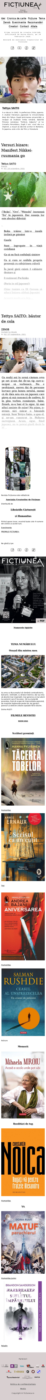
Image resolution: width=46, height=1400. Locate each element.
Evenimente (19, 22)
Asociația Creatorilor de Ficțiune (23, 499)
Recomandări (35, 22)
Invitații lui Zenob (9, 332)
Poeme (4, 166)
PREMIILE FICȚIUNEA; (10, 532)
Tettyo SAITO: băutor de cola (21, 318)
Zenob (6, 22)
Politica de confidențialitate (23, 1384)
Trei (2, 886)
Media (23, 1389)
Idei (3, 18)
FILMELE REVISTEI (23, 715)
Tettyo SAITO (8, 163)
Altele (34, 26)
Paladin (4, 1346)
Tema (42, 18)
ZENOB (5, 329)
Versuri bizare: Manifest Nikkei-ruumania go (16, 150)
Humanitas (24, 516)
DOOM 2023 (23, 721)
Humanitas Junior (8, 1278)
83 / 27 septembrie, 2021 (15, 334)
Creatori (13, 26)
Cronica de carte (16, 18)
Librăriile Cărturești (23, 509)
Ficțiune (32, 18)
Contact (24, 26)
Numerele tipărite (23, 628)
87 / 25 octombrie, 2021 (14, 169)
